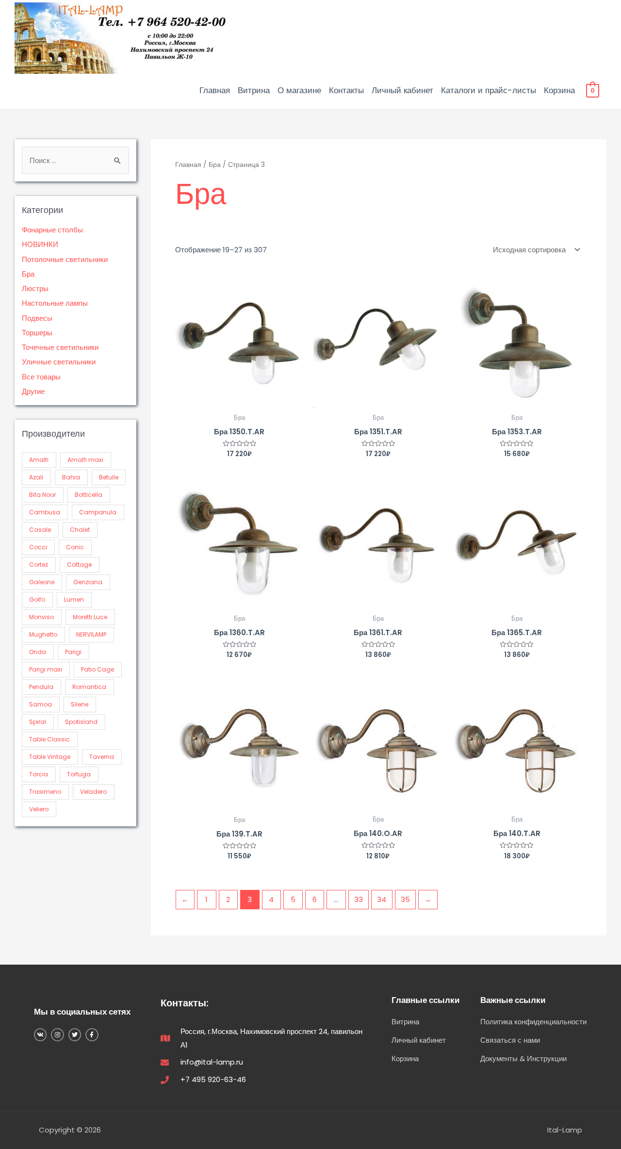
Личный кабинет (402, 90)
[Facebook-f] (91, 1034)
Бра (28, 274)
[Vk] (40, 1034)
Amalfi (39, 460)
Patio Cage (97, 669)
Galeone (41, 582)
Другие (33, 391)
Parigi (73, 652)
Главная (214, 90)
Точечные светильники (60, 347)
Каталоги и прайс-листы (488, 90)
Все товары (41, 377)
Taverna (101, 757)
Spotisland (81, 722)
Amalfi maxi (85, 460)
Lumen (74, 599)
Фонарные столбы (52, 230)
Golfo (37, 599)
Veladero (93, 792)
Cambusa (44, 512)
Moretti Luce (90, 617)
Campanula (97, 512)
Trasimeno (45, 792)
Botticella (88, 495)
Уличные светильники (59, 362)
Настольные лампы (55, 303)
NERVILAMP (91, 634)
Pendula (41, 687)
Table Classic (49, 739)
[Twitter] (74, 1034)
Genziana (87, 582)
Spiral (37, 722)
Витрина (254, 90)
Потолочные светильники (65, 259)
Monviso (41, 617)
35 (405, 899)
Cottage (79, 564)
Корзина (559, 90)
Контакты (346, 90)
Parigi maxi (45, 669)
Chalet (80, 529)
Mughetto (43, 634)
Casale (40, 529)
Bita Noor (42, 495)
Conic (75, 547)
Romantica (89, 687)
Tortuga (79, 774)
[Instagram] (57, 1034)
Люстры (35, 288)
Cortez (38, 564)
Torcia (38, 774)
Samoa (40, 704)
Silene (79, 704)
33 (358, 899)
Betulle (108, 477)
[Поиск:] (75, 160)
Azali (36, 477)
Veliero (39, 809)
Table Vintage (49, 757)
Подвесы (37, 318)
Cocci (38, 547)
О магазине (299, 90)
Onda (37, 652)
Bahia (71, 477)
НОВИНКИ (40, 244)
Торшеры (37, 333)
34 (381, 899)
